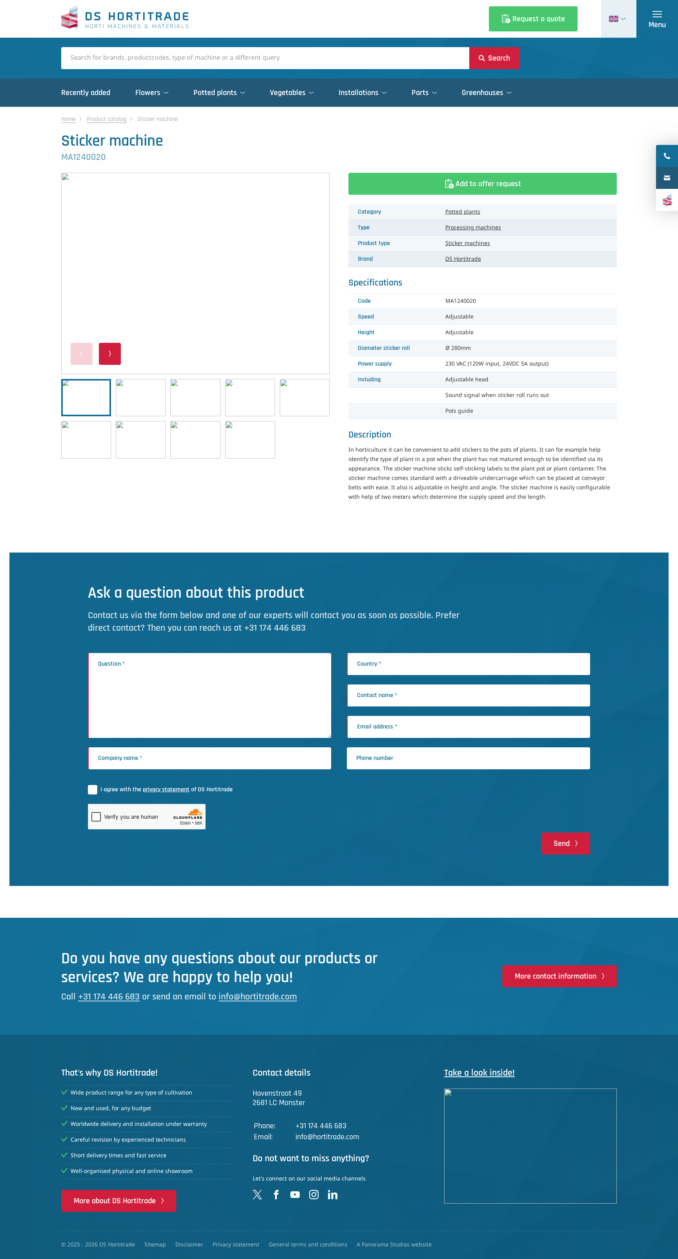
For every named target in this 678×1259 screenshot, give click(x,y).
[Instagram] (314, 1194)
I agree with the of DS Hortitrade (166, 789)
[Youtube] (295, 1194)
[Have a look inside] (530, 1146)
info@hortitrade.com (258, 997)
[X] (257, 1194)
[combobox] (265, 58)
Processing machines (473, 227)
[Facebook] (276, 1194)
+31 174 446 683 (109, 997)
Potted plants (462, 212)
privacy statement (166, 789)
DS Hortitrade (463, 259)
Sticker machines (467, 243)
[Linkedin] (332, 1194)
